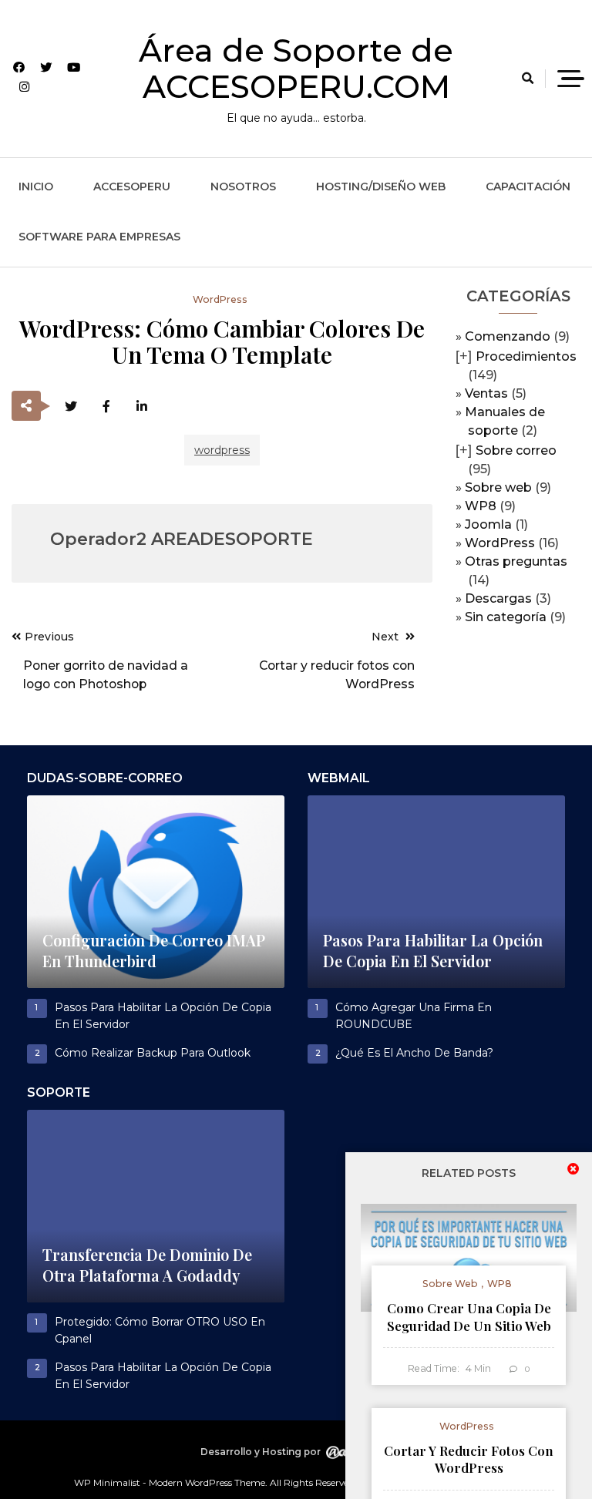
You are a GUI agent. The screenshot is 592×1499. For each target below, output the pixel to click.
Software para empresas (99, 237)
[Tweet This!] (70, 406)
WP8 (480, 506)
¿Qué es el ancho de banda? (414, 1053)
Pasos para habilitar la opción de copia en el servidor (433, 951)
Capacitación (528, 186)
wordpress (222, 450)
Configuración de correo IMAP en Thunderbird (153, 951)
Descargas (498, 598)
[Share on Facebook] (105, 406)
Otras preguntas (516, 561)
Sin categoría (506, 617)
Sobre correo (516, 450)
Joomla (488, 524)
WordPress (500, 543)
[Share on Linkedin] (141, 406)
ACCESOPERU (131, 186)
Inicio (35, 186)
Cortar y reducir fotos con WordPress (468, 1459)
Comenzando (507, 336)
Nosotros (243, 186)
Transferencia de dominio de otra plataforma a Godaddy (147, 1265)
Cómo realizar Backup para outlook (153, 1053)
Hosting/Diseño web (381, 186)
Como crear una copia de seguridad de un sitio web (469, 1316)
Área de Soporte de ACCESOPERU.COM (296, 68)
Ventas (486, 393)
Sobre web (498, 487)
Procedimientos (526, 356)
